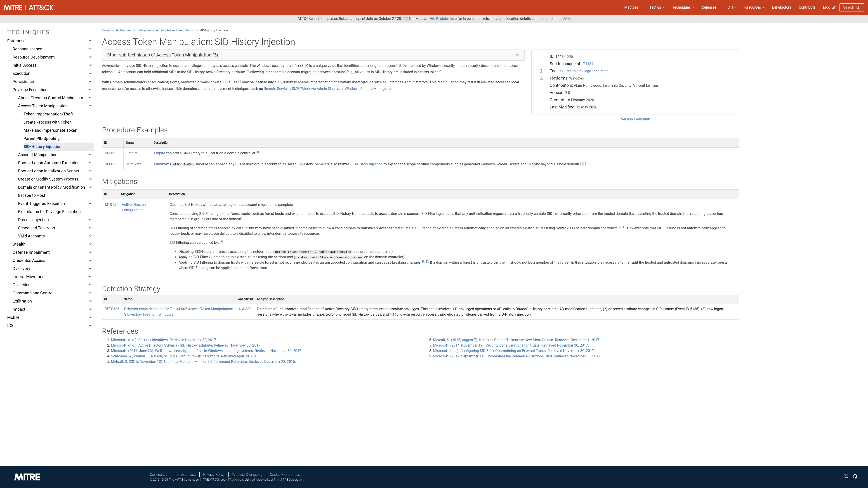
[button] (633, 7)
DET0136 (111, 309)
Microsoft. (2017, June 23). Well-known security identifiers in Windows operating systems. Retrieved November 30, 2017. (206, 351)
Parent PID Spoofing (42, 138)
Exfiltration (22, 301)
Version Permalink (635, 119)
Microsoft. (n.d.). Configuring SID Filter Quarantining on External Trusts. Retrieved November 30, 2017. (514, 351)
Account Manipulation (37, 154)
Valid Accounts (31, 236)
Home (106, 30)
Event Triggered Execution (41, 203)
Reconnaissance (27, 49)
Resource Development (34, 57)
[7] (620, 227)
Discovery (21, 268)
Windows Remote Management (370, 89)
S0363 (110, 153)
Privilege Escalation (30, 89)
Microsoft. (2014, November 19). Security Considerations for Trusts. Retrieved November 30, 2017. (511, 345)
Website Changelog (247, 474)
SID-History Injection (42, 146)
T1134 (588, 64)
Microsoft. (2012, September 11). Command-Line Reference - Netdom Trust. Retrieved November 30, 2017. (517, 356)
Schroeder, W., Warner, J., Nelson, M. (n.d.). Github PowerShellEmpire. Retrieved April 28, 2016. (185, 356)
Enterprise (16, 41)
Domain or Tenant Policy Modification (51, 187)
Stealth (19, 244)
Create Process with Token (48, 122)
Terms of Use (185, 474)
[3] (239, 81)
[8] (624, 227)
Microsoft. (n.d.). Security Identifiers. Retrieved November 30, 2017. (164, 340)
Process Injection (33, 220)
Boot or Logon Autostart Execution (49, 163)
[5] (581, 163)
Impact (19, 309)
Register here (446, 18)
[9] (221, 241)
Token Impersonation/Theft (48, 114)
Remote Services (277, 89)
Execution (21, 73)
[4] (257, 152)
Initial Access (24, 65)
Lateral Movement (29, 276)
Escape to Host (31, 195)
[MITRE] (27, 476)
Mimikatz (133, 164)
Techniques (123, 30)
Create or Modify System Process (48, 179)
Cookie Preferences (285, 474)
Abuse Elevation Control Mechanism (50, 98)
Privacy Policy (214, 474)
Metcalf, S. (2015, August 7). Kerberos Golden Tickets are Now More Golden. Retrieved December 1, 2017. (516, 340)
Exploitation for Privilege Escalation (49, 211)
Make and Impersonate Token (50, 130)
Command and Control (33, 293)
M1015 (110, 204)
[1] (115, 71)
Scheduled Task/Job (36, 228)
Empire (131, 153)
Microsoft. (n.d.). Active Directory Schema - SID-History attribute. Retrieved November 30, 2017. (186, 345)
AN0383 (244, 309)
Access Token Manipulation (43, 106)
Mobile (13, 317)
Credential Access (29, 260)
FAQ (566, 18)
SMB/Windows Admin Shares (315, 89)
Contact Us (158, 474)
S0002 (110, 164)
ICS (10, 325)
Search (849, 7)
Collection (22, 285)
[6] (584, 163)
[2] (247, 71)
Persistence (23, 81)
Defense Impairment (31, 252)
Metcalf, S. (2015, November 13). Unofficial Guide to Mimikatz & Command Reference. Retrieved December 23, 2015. (203, 361)
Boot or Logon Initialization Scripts (48, 171)
